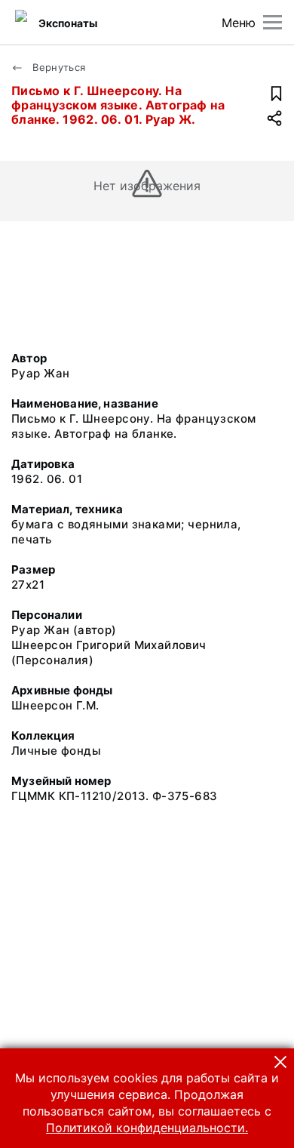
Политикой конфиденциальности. (147, 1127)
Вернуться (57, 67)
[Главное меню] (272, 22)
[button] (280, 1062)
